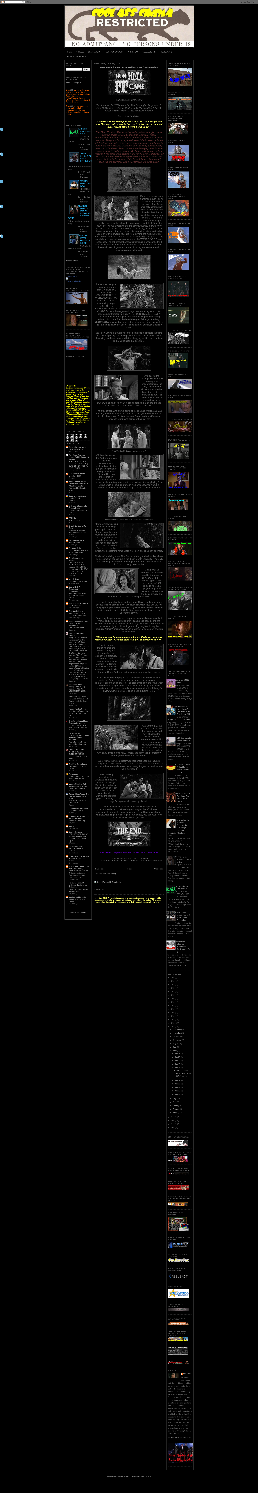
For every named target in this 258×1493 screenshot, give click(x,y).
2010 (173, 1121)
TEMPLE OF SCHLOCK (78, 603)
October (176, 1037)
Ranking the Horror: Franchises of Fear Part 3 (84, 239)
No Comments (84, 202)
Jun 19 (178, 1061)
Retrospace (73, 774)
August (176, 1044)
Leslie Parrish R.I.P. (76, 449)
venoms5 (187, 1374)
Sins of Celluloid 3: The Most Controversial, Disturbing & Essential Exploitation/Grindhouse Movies (178, 828)
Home (69, 52)
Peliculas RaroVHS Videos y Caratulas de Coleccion (78, 885)
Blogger (83, 912)
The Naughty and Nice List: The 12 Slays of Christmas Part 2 (85, 158)
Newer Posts (99, 869)
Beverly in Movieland (77, 496)
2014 (173, 1019)
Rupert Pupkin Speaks (78, 709)
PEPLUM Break (74, 520)
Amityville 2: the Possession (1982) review (183, 859)
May (175, 1099)
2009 (173, 1124)
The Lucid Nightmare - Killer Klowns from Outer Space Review (79, 701)
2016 (173, 1012)
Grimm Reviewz (75, 832)
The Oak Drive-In (76, 611)
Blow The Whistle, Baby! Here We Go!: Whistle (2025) (77, 596)
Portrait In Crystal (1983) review (84, 131)
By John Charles (76, 846)
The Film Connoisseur (78, 764)
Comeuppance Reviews (78, 808)
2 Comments (84, 149)
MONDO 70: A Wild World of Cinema (76, 751)
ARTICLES (80, 52)
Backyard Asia (75, 548)
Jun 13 (178, 1068)
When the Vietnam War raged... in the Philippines (78, 623)
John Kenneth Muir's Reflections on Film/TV (78, 483)
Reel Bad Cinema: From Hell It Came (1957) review (129, 67)
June (175, 1051)
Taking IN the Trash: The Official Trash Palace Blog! (79, 796)
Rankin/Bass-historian (78, 447)
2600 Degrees (146, 1476)
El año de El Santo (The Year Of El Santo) (79, 867)
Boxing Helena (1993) (77, 543)
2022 (173, 991)
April (175, 1102)
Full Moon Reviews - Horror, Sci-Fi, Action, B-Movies (79, 457)
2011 (173, 1117)
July (175, 1047)
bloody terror (74, 579)
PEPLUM (72, 518)
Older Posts (159, 869)
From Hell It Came (111, 860)
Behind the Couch (76, 540)
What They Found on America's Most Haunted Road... (78, 488)
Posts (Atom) (110, 874)
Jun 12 (178, 1080)
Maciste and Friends (77, 897)
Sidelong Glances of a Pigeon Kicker (78, 507)
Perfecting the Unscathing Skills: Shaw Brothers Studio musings (79, 736)
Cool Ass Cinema (71, 276)
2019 (173, 1002)
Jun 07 (178, 1087)
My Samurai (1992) (76, 811)
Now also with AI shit (76, 628)
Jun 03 (178, 1091)
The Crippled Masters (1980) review (84, 183)
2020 (173, 998)
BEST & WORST (95, 52)
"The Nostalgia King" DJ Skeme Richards (79, 817)
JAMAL (72, 826)
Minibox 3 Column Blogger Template (118, 1476)
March (175, 1106)
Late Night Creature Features (133, 860)
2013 (173, 1023)
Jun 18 (178, 1064)
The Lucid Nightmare (77, 697)
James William (136, 1476)
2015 (173, 1016)
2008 (173, 1128)
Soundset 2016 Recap (77, 821)
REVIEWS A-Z (166, 52)
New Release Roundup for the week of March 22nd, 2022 (78, 713)
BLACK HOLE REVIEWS (79, 856)
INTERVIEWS (133, 52)
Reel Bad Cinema (155, 860)
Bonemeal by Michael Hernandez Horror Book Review (77, 532)
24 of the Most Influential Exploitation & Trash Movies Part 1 (183, 946)
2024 (173, 984)
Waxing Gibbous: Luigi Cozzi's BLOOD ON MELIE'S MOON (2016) (77, 689)
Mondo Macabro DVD (77, 784)
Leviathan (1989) (75, 476)
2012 (173, 1026)
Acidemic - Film (75, 685)
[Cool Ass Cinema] (67, 279)
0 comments (143, 858)
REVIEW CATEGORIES (76, 56)
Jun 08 (178, 1084)
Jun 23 (178, 1057)
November (177, 1033)
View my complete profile (179, 1437)
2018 (173, 1005)
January (176, 1113)
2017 (173, 1009)
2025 (173, 981)
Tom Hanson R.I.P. (75, 606)
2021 (173, 995)
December (177, 1030)
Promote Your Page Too (73, 281)
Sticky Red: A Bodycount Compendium (74, 589)
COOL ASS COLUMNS (115, 52)
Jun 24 (178, 1054)
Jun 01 (178, 1094)
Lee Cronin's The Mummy (78, 581)
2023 (173, 988)
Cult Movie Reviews (77, 474)
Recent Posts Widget (72, 260)
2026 (173, 977)
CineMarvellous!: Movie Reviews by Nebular (78, 722)
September (177, 1040)
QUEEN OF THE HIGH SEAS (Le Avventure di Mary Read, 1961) (79, 756)
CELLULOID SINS (149, 52)
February (176, 1109)
